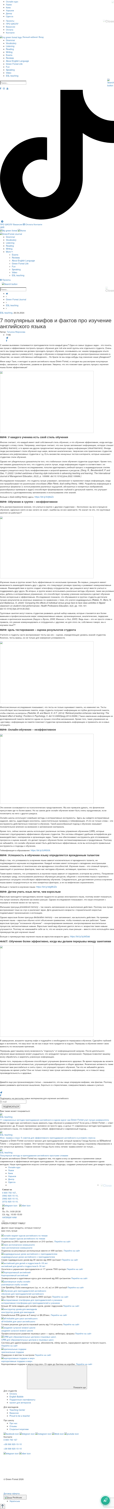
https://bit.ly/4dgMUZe (46, 886)
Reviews (10, 57)
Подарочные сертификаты (22, 1399)
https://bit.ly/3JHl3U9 (40, 850)
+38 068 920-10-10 (13, 1448)
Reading (10, 49)
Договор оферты (12, 1493)
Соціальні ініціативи (19, 1429)
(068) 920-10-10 (10, 1198)
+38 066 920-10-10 (13, 1444)
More (8, 251)
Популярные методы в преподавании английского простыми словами (34, 1155)
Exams (9, 54)
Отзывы (13, 1426)
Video (8, 72)
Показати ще (79, 1387)
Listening (10, 46)
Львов (9, 4)
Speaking (10, 69)
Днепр (9, 13)
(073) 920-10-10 (10, 1201)
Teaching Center (17, 1409)
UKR (2, 227)
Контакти (10, 32)
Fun (8, 66)
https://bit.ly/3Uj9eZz (44, 496)
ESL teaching (12, 75)
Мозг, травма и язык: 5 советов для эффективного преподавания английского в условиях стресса (47, 1137)
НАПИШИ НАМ (9, 1217)
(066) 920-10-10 (10, 1195)
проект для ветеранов (20, 1402)
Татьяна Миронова (16, 331)
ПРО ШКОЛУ (12, 23)
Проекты (10, 20)
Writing (9, 52)
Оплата (9, 29)
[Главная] (7, 293)
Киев (8, 7)
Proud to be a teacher (20, 1415)
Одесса (9, 16)
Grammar (10, 40)
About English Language (17, 60)
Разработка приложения (15, 1487)
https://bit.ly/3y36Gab (80, 936)
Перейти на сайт (62, 1241)
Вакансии (10, 26)
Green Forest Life (14, 63)
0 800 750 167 (9, 1192)
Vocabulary (11, 43)
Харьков (10, 10)
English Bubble (16, 1396)
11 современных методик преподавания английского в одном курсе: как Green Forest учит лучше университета (54, 1119)
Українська (15, 1501)
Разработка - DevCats (14, 1484)
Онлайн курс (12, 1)
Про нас (13, 1423)
